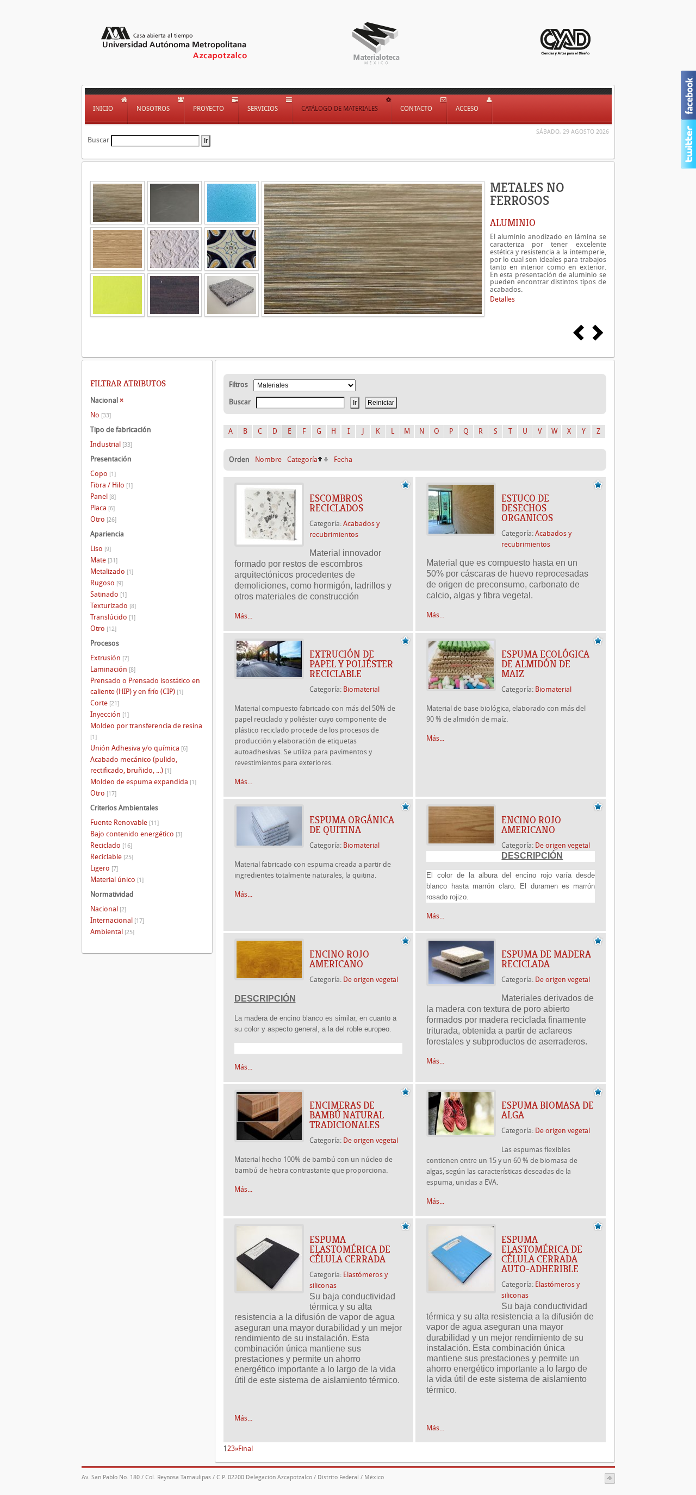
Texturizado (113, 606)
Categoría (302, 459)
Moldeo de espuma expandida (143, 782)
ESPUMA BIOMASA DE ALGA (547, 1110)
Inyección (109, 714)
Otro (103, 519)
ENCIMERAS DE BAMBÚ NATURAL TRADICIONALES (346, 1115)
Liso (100, 549)
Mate (103, 560)
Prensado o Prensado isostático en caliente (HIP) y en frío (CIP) (145, 686)
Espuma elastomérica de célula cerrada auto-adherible (541, 1254)
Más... (243, 616)
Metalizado (111, 571)
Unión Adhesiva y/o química (139, 748)
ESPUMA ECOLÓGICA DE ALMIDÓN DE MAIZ (545, 664)
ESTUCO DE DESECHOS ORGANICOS (527, 508)
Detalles (502, 299)
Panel (103, 496)
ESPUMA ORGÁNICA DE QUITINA (351, 825)
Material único (117, 879)
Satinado (108, 594)
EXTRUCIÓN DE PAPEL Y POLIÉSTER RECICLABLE (351, 664)
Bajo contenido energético (136, 834)
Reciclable (111, 857)
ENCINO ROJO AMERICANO (531, 825)
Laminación (112, 669)
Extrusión (109, 658)
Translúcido (112, 617)
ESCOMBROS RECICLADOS (336, 503)
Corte (104, 703)
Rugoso (106, 583)
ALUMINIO (513, 223)
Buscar (98, 140)
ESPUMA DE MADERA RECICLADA (546, 959)
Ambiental (112, 932)
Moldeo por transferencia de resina (146, 731)
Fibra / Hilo (111, 485)
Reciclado (111, 845)
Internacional (117, 920)
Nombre (268, 459)
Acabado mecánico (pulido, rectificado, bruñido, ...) (133, 764)
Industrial (111, 444)
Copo (103, 474)
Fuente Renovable (124, 822)
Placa (102, 508)
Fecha (343, 459)
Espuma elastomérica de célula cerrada (349, 1249)
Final (245, 1448)
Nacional (108, 909)
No (100, 415)
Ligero (104, 868)
